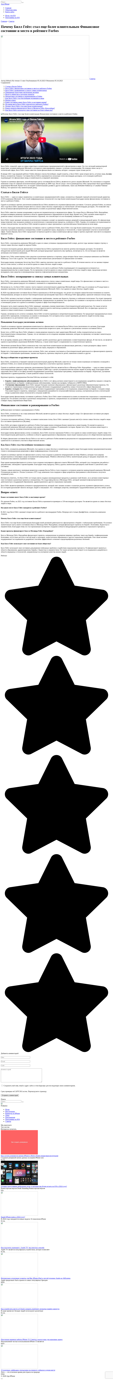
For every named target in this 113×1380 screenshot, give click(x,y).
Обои (7, 1115)
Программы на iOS (12, 18)
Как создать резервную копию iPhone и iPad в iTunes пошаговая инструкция (29, 1156)
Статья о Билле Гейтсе (13, 86)
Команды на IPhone (12, 1113)
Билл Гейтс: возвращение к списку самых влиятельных (26, 90)
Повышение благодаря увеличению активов (22, 92)
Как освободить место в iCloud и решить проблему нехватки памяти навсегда (30, 1309)
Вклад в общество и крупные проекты (19, 94)
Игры (7, 1109)
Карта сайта (9, 12)
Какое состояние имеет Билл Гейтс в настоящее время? (26, 102)
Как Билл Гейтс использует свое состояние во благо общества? (29, 110)
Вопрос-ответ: (10, 100)
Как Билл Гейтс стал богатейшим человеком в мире (24, 98)
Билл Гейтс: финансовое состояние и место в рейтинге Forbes (28, 88)
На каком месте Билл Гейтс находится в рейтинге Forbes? (26, 104)
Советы (92, 79)
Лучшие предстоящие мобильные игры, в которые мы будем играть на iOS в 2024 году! (34, 1186)
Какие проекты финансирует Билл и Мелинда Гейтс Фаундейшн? (30, 108)
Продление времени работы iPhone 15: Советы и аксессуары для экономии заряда (31, 1339)
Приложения (10, 1117)
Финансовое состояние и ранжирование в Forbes (23, 96)
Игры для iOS (10, 16)
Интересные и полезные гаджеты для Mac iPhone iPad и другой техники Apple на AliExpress (35, 1278)
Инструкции (10, 1111)
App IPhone (5, 4)
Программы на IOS (12, 1119)
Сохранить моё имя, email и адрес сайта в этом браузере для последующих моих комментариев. (39, 1086)
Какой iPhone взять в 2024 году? (13, 1217)
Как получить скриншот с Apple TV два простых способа (22, 1248)
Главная (8, 8)
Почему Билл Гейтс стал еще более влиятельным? (24, 106)
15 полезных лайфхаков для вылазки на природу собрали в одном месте (28, 1370)
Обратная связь (11, 10)
